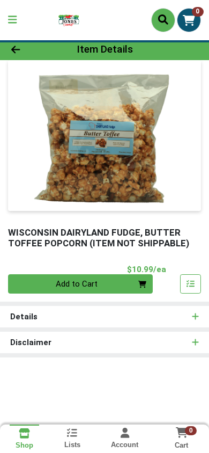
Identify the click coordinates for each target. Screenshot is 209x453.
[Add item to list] (190, 284)
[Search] (163, 19)
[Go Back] (32, 49)
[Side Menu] (12, 20)
